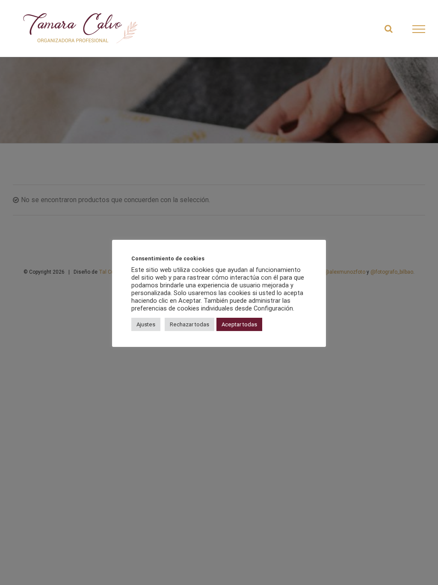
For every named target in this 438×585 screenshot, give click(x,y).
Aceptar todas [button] (239, 324)
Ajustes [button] (145, 324)
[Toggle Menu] (418, 29)
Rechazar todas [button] (189, 324)
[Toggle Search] (389, 28)
